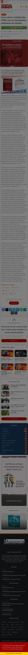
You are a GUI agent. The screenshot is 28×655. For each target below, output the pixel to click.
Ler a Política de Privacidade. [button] (15, 649)
